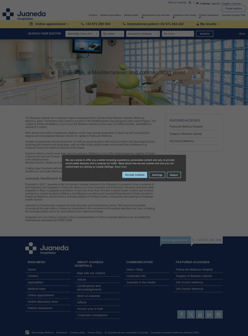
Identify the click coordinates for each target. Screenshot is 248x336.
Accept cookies (134, 174)
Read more (121, 166)
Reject (174, 174)
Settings (157, 174)
